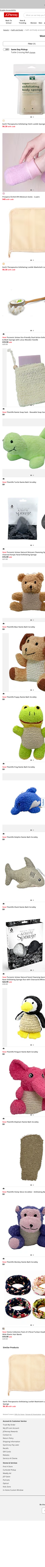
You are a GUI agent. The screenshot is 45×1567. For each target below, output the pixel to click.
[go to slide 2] (33, 117)
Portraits (6, 1480)
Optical (6, 1483)
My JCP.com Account (11, 1428)
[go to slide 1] (31, 117)
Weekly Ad (7, 1473)
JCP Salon (6, 1476)
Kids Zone (7, 1486)
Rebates (6, 1455)
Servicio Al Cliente (10, 1458)
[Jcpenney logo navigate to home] (11, 14)
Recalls (6, 1448)
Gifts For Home (19, 1414)
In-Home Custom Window (13, 1490)
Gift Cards (7, 1451)
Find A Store (8, 1466)
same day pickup (19, 49)
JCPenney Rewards (10, 1431)
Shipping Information (11, 1441)
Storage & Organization (33, 1414)
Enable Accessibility (8, 10)
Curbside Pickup (9, 1470)
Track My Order (9, 1425)
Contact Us (7, 1435)
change (32, 52)
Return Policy (8, 1438)
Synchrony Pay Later (11, 1445)
